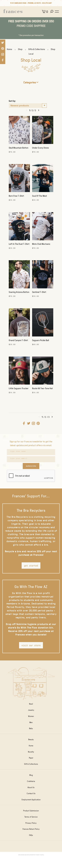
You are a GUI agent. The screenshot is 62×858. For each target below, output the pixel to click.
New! (31, 704)
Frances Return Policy (31, 829)
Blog (31, 775)
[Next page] (39, 110)
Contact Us (31, 793)
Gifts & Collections (36, 49)
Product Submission (31, 810)
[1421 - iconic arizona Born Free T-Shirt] (19, 179)
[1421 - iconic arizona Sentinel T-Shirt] (42, 275)
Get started (31, 565)
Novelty (31, 751)
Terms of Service (31, 816)
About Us (31, 787)
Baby (31, 728)
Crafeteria (31, 781)
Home (9, 49)
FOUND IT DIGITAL (40, 855)
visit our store (31, 645)
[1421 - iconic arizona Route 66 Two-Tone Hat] (42, 371)
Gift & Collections (31, 764)
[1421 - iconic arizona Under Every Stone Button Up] (42, 131)
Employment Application (31, 799)
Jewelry (31, 710)
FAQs (31, 835)
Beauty (31, 739)
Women (31, 716)
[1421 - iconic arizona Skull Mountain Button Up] (19, 131)
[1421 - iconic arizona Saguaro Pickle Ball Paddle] (42, 323)
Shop (20, 49)
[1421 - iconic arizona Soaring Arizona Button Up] (19, 275)
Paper (31, 757)
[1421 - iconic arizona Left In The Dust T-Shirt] (19, 227)
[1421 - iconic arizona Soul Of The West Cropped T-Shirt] (42, 179)
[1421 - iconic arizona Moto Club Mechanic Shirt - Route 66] (42, 227)
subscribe (31, 466)
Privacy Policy (31, 823)
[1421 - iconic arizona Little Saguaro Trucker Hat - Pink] (19, 371)
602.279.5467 (47, 3)
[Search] (52, 11)
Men (31, 722)
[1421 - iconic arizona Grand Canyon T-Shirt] (19, 323)
